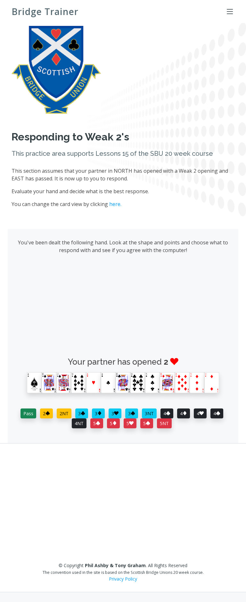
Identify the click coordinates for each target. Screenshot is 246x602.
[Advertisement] (123, 307)
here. (115, 204)
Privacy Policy (123, 579)
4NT (79, 423)
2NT (64, 413)
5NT (164, 423)
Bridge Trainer (45, 11)
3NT (149, 413)
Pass (28, 413)
